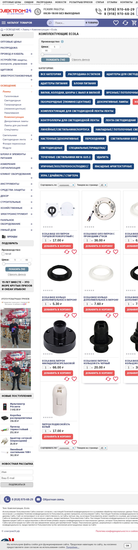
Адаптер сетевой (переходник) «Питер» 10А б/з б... (21, 442)
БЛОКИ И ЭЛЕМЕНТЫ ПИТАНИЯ (17, 156)
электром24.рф (12, 531)
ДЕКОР (17, 196)
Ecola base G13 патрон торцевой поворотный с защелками (58, 236)
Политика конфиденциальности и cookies (117, 531)
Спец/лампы (11, 129)
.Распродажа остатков (83, 74)
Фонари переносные (14, 143)
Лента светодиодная (121, 120)
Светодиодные (12, 100)
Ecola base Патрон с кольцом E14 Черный (97, 362)
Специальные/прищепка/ (87, 147)
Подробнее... (72, 547)
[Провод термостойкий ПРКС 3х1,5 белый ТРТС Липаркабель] (5, 429)
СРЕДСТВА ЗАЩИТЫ (17, 190)
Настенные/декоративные (60, 138)
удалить (103, 157)
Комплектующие (14, 117)
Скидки (28, 2)
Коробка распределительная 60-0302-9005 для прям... (21, 419)
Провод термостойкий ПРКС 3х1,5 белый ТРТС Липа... (20, 430)
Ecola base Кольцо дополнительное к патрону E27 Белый (101, 300)
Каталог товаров (19, 22)
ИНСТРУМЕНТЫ (17, 184)
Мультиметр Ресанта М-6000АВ (17, 406)
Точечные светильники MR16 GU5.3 (65, 157)
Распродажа (44, 2)
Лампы (17, 91)
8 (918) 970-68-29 (117, 9)
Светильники (17, 135)
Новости (60, 2)
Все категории (51, 74)
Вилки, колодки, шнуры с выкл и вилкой (70, 92)
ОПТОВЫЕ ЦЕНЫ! (11, 41)
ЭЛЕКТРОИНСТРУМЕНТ (17, 214)
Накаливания (11, 112)
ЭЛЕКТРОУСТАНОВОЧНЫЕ (17, 78)
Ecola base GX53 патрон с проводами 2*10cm (99, 235)
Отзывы (112, 2)
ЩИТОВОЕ (17, 70)
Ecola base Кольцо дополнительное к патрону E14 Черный (59, 300)
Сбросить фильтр (17, 274)
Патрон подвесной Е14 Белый (56, 425)
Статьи (100, 2)
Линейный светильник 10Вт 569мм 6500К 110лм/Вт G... (20, 453)
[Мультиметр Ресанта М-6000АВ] (5, 406)
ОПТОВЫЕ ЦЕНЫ (12, 2)
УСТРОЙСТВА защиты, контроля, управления (17, 62)
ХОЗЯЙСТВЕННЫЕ (17, 208)
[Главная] (2, 29)
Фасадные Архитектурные (113, 166)
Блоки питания (85, 83)
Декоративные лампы (16, 121)
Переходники (94, 138)
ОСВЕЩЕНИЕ (16, 86)
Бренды (12, 236)
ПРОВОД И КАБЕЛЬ (17, 54)
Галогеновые (11, 96)
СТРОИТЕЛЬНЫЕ (17, 202)
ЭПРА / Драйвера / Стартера (59, 175)
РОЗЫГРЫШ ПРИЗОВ (81, 2)
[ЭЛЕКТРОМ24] (15, 12)
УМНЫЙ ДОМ (17, 230)
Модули (7, 147)
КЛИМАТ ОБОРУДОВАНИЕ (17, 176)
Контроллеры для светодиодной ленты (70, 120)
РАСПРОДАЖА (9, 47)
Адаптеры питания (54, 83)
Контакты (126, 2)
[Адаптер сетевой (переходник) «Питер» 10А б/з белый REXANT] (5, 441)
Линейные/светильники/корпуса (65, 129)
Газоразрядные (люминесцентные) (15, 106)
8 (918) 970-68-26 (117, 14)
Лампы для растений (16, 125)
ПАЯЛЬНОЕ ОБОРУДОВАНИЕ (17, 222)
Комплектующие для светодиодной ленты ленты (77, 111)
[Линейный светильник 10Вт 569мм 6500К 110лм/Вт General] (5, 452)
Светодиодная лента (17, 139)
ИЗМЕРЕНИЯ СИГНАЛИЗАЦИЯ (17, 166)
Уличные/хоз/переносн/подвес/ (64, 166)
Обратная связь (53, 499)
